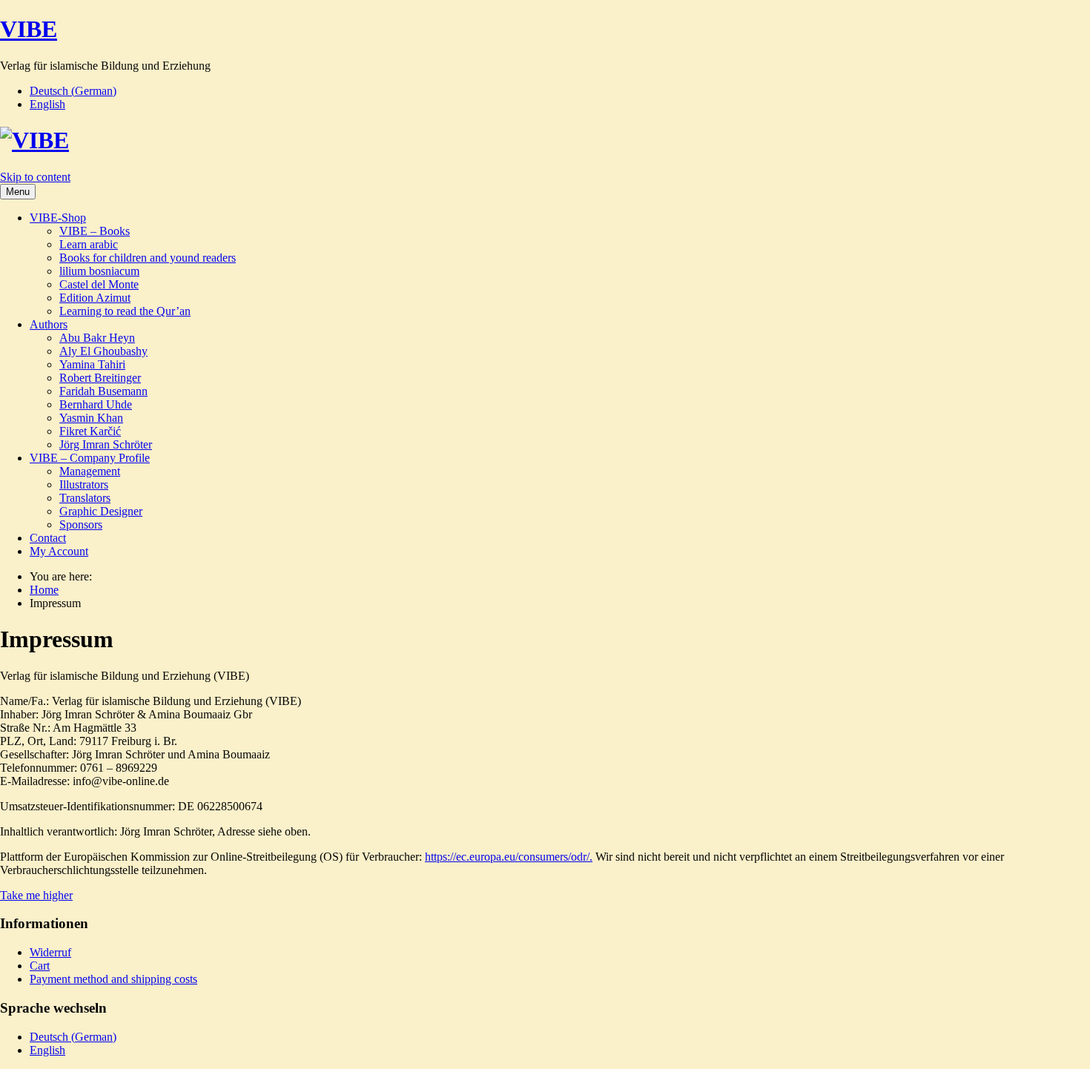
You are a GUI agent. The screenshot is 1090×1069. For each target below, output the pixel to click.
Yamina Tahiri (92, 364)
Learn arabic (88, 244)
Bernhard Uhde (95, 404)
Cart (40, 965)
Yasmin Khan (91, 417)
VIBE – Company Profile (90, 457)
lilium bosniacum (99, 271)
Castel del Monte (99, 284)
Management (89, 471)
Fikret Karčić (90, 431)
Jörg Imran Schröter (105, 444)
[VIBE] (34, 140)
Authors (48, 324)
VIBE (28, 29)
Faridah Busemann (103, 391)
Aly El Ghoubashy (103, 351)
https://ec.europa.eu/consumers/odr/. (508, 856)
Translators (84, 498)
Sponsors (80, 524)
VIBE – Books (94, 231)
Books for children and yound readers (147, 257)
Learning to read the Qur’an (125, 311)
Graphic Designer (100, 511)
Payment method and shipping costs (113, 979)
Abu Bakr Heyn (97, 337)
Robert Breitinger (100, 377)
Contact (48, 538)
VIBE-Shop (58, 217)
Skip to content (35, 177)
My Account (59, 551)
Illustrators (83, 484)
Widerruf (50, 952)
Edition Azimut (95, 297)
